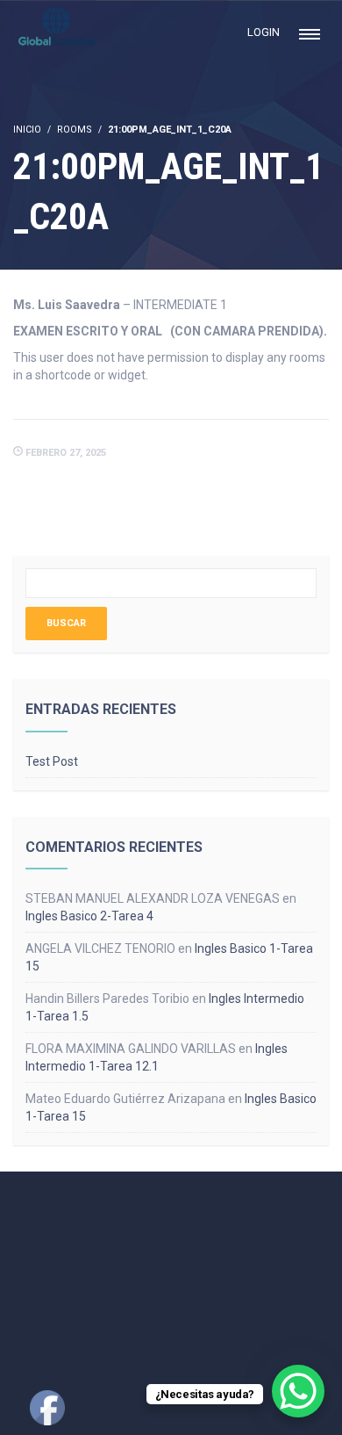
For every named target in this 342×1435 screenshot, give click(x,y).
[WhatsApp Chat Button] (298, 1391)
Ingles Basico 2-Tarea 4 (89, 916)
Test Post (51, 761)
